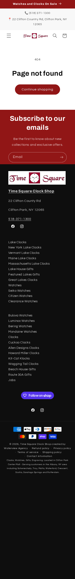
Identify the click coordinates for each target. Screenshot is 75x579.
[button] (9, 36)
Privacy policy (62, 448)
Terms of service (28, 452)
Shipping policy (51, 452)
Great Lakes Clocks (22, 279)
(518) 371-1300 (39, 13)
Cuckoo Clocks (19, 342)
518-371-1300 (19, 219)
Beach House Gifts (22, 369)
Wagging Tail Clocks (23, 363)
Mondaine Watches (22, 331)
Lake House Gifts (21, 269)
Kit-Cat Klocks (19, 358)
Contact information (39, 456)
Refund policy (40, 448)
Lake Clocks (17, 242)
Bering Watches (20, 326)
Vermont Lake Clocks (24, 252)
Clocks (13, 337)
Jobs (12, 380)
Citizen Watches (20, 296)
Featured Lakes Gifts (24, 274)
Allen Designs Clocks (23, 347)
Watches (14, 285)
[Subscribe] (61, 157)
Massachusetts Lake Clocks (29, 263)
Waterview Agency (16, 448)
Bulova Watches (20, 315)
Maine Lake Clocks (22, 258)
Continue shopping (38, 89)
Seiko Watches (19, 290)
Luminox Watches (21, 320)
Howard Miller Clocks (23, 353)
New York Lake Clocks (24, 247)
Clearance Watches (23, 301)
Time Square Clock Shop (31, 191)
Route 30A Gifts (19, 374)
